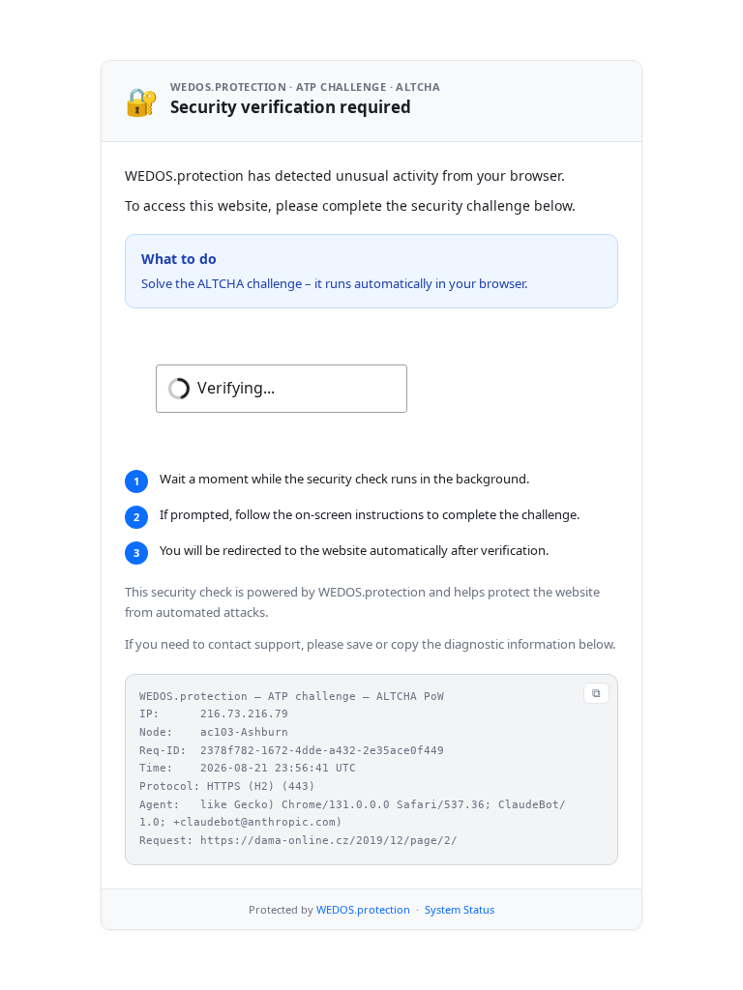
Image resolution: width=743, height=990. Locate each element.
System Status (459, 909)
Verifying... (236, 387)
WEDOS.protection (363, 909)
